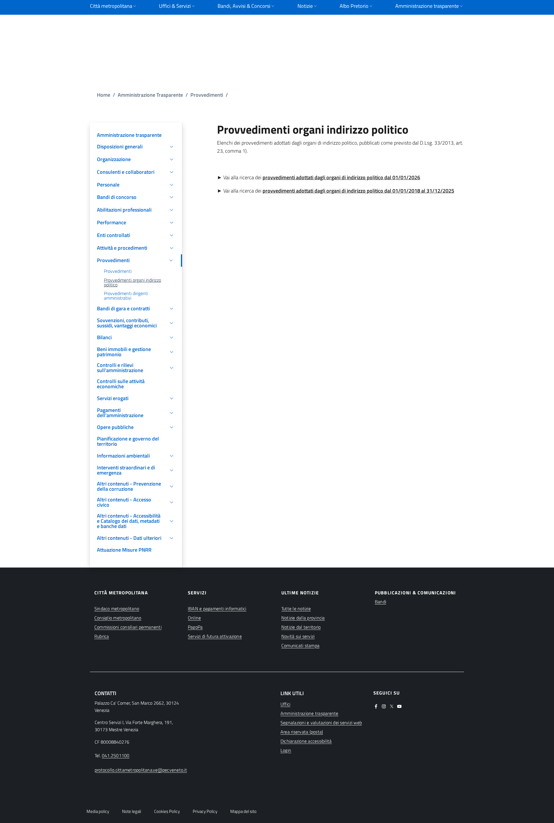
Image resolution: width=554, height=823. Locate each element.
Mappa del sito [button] (243, 811)
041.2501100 (116, 755)
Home (103, 95)
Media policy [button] (98, 811)
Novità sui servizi (298, 636)
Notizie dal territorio (301, 627)
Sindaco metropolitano (116, 608)
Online (194, 617)
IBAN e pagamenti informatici (217, 608)
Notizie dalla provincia (303, 617)
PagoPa (195, 627)
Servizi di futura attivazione (215, 636)
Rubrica (101, 636)
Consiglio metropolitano (117, 617)
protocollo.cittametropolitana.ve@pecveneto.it (141, 769)
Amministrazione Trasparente (150, 95)
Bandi (380, 601)
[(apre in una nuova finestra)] (376, 705)
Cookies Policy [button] (167, 811)
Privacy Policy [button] (205, 811)
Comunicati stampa (300, 645)
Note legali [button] (131, 811)
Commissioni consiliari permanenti (128, 627)
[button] (136, 146)
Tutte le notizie (296, 608)
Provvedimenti (206, 95)
